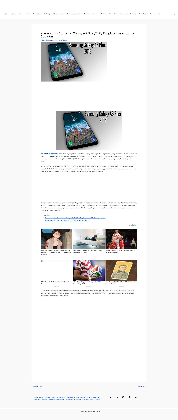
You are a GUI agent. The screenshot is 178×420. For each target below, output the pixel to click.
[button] (147, 14)
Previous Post (37, 386)
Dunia (41, 397)
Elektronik (37, 400)
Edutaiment (61, 397)
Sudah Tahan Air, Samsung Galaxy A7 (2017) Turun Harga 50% (66, 220)
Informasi (52, 400)
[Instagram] (123, 397)
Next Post (142, 386)
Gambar (44, 400)
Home (36, 397)
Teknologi (85, 400)
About (98, 400)
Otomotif (77, 400)
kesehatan (69, 400)
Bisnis (54, 397)
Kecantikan (60, 400)
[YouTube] (136, 397)
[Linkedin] (117, 397)
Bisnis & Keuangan (48, 40)
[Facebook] (129, 397)
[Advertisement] (89, 97)
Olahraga (69, 397)
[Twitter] (110, 397)
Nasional (47, 397)
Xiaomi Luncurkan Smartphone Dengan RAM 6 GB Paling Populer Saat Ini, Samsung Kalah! (75, 218)
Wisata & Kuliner (79, 397)
